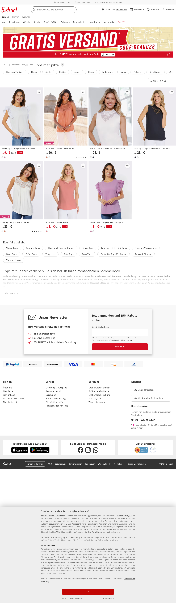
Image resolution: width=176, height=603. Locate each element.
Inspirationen (93, 22)
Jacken (77, 72)
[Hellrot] (47, 231)
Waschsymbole (96, 398)
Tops (31, 64)
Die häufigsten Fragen (56, 402)
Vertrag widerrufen (35, 464)
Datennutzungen (124, 515)
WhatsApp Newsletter (13, 398)
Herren (15, 16)
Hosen (34, 72)
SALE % (121, 22)
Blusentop (88, 248)
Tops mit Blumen (143, 254)
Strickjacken (155, 72)
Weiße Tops (12, 248)
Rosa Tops (87, 254)
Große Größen (51, 22)
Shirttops (122, 248)
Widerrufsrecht (104, 464)
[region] (88, 555)
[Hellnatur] (2, 157)
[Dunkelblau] (93, 157)
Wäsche (27, 22)
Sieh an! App (9, 394)
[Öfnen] (169, 55)
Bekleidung (14, 22)
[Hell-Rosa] (5, 157)
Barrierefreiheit (75, 464)
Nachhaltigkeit (10, 402)
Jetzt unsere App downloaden (30, 443)
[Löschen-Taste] (74, 10)
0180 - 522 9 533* (143, 420)
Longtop (105, 248)
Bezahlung (51, 394)
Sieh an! (7, 381)
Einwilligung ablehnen (72, 598)
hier (129, 529)
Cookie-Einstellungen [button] (137, 464)
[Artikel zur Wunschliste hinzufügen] (39, 92)
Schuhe (37, 22)
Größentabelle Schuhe (99, 394)
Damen (5, 16)
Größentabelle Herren (99, 391)
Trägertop (50, 254)
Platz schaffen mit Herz (57, 405)
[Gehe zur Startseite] (9, 10)
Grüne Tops (31, 254)
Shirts (48, 72)
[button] (4, 64)
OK (88, 591)
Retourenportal (53, 391)
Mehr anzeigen (126, 340)
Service (50, 381)
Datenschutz (60, 464)
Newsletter (8, 391)
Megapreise (109, 22)
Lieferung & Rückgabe (56, 387)
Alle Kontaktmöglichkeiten (150, 398)
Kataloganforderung (56, 398)
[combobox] (59, 10)
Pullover (138, 72)
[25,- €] (110, 116)
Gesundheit (78, 22)
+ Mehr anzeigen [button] (11, 293)
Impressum (90, 464)
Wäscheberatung (97, 402)
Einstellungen (108, 598)
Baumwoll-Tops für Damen (61, 248)
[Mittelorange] (47, 157)
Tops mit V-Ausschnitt (146, 248)
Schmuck (65, 22)
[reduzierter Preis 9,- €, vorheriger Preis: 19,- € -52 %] (21, 116)
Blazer (91, 72)
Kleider (62, 72)
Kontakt (136, 381)
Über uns (7, 387)
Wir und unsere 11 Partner (52, 515)
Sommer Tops (33, 248)
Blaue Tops (11, 254)
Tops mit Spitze (13, 260)
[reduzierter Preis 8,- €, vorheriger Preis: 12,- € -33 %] (66, 190)
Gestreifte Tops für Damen (114, 254)
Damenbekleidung (19, 64)
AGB (50, 464)
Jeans (123, 72)
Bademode (107, 72)
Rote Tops (69, 254)
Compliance (119, 464)
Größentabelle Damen (99, 387)
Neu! (4, 22)
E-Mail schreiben (144, 390)
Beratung (94, 381)
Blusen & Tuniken (14, 72)
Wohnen (26, 16)
